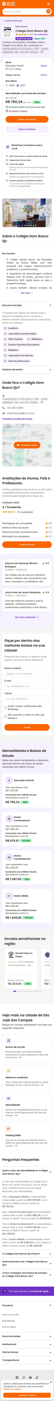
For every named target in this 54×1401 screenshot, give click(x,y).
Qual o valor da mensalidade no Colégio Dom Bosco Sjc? (25, 1172)
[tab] (19, 225)
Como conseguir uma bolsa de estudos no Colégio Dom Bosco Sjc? (24, 1274)
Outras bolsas (10, 1352)
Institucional (9, 1344)
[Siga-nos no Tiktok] (37, 1377)
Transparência (10, 1360)
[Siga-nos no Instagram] (23, 1377)
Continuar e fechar (27, 1395)
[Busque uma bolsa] (48, 11)
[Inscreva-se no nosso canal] (30, 1377)
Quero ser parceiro (10, 1314)
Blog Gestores (8, 1321)
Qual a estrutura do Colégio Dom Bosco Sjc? (24, 1263)
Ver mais (25, 292)
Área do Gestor (9, 1327)
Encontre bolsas (11, 1336)
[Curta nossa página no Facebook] (17, 1377)
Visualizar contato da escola (17, 418)
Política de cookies (12, 1389)
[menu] (48, 4)
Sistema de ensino (12, 369)
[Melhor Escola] (9, 4)
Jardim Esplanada (13, 20)
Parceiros (7, 1305)
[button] (25, 1291)
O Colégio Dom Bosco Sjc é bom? (21, 1253)
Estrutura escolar (12, 305)
